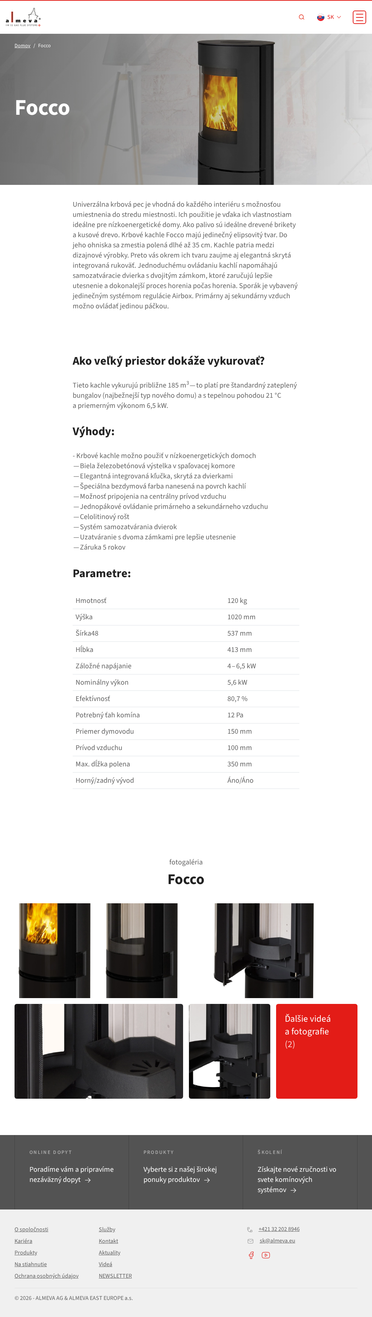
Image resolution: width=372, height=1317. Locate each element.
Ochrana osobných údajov (46, 1276)
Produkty (26, 1253)
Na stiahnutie (31, 1264)
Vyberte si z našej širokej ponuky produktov (180, 1174)
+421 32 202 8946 (279, 1229)
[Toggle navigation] (359, 17)
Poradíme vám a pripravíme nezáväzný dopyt (71, 1174)
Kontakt (108, 1241)
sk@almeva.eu (277, 1241)
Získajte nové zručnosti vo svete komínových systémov (297, 1179)
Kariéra (23, 1241)
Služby (107, 1229)
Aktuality (109, 1253)
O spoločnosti (31, 1229)
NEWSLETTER (115, 1276)
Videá (105, 1264)
